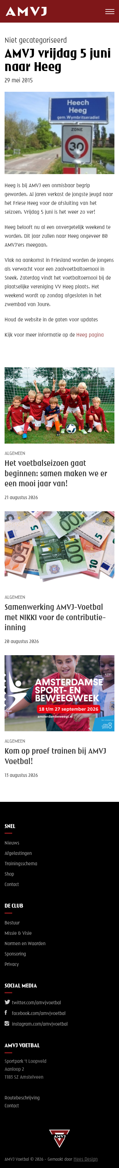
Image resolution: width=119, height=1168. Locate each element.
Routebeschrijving (22, 1098)
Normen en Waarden (25, 943)
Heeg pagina (90, 335)
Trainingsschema (21, 864)
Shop (9, 874)
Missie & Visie (18, 933)
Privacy (12, 964)
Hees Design (86, 1159)
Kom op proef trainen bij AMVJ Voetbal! (55, 757)
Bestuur (12, 923)
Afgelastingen (18, 853)
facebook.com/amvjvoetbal (38, 1013)
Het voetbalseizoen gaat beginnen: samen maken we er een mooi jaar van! (56, 474)
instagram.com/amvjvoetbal (39, 1024)
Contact (12, 884)
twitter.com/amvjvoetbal (36, 1003)
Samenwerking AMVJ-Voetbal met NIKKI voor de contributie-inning (55, 618)
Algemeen (15, 453)
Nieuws (12, 843)
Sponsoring (15, 954)
